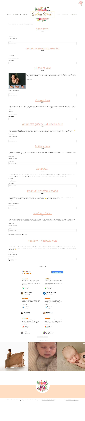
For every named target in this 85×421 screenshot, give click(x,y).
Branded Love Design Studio (72, 400)
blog (59, 14)
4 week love (42, 100)
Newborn (15, 38)
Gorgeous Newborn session (42, 48)
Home (9, 14)
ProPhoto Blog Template (47, 400)
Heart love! (42, 28)
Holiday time (42, 146)
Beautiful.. (42, 168)
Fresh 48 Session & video (42, 191)
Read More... (12, 36)
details (65, 14)
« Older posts (11, 260)
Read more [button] (24, 284)
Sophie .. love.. (42, 213)
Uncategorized (16, 57)
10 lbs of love (42, 68)
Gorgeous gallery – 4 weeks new (42, 124)
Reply (26, 234)
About (25, 14)
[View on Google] (22, 293)
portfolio (17, 14)
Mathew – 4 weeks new (42, 240)
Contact (73, 14)
